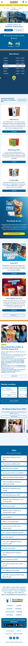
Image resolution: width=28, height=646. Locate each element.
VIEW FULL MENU (21, 100)
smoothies (3, 372)
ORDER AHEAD (8, 30)
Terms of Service (10, 631)
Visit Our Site (14, 376)
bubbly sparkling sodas (15, 370)
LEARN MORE (14, 273)
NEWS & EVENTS (10, 612)
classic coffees (14, 360)
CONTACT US (10, 605)
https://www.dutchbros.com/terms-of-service (14, 594)
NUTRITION (19, 615)
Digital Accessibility (18, 633)
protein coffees (16, 361)
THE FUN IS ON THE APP (13, 5)
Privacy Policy (8, 633)
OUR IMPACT (18, 608)
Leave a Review (14, 416)
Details (9, 395)
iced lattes (22, 360)
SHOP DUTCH (9, 615)
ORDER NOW (14, 310)
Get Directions (19, 30)
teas (8, 370)
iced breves (9, 362)
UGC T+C (19, 631)
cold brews (9, 361)
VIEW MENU (14, 131)
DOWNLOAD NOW (3, 5)
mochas (2, 361)
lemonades (3, 370)
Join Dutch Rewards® (14, 233)
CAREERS (19, 605)
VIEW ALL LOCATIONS (14, 401)
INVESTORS (19, 612)
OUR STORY (9, 608)
